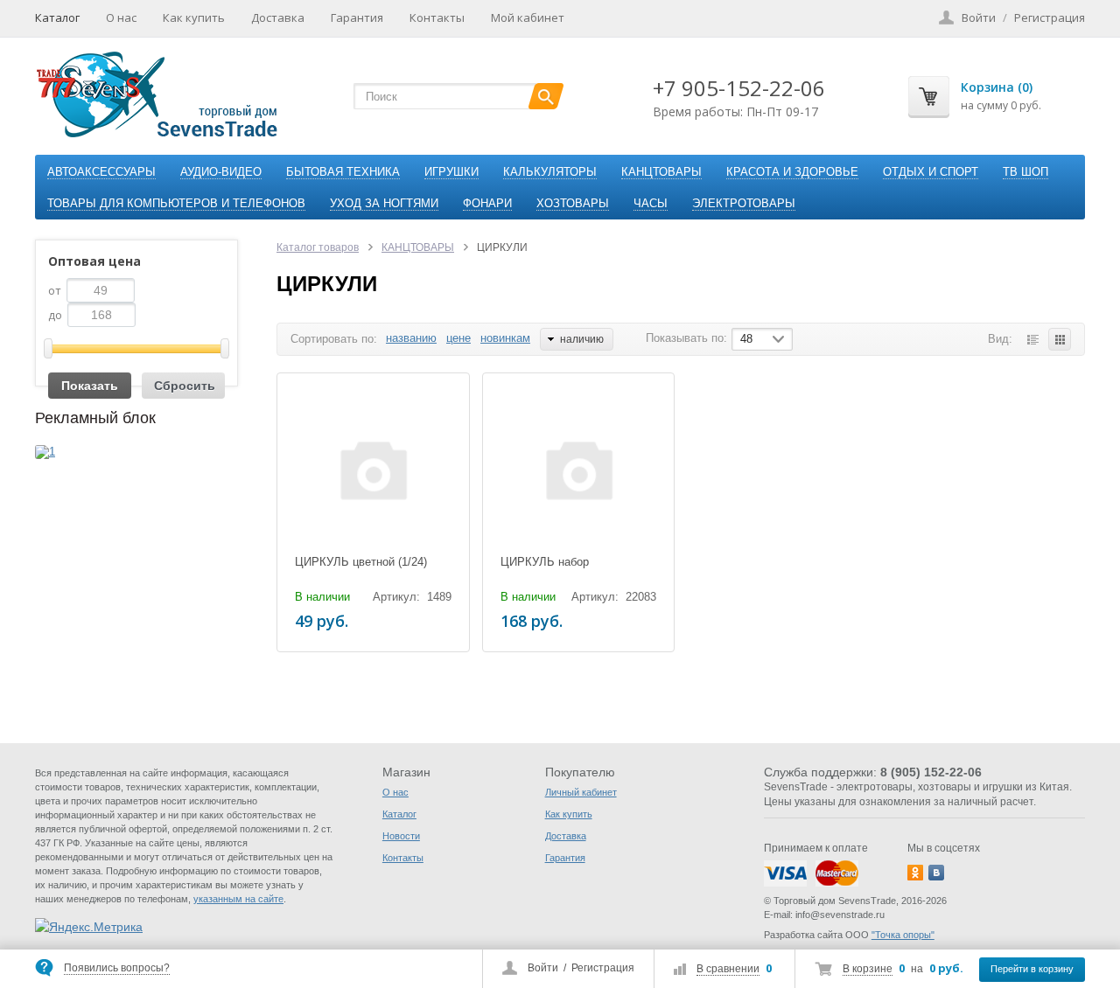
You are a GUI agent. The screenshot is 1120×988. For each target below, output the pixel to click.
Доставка (277, 17)
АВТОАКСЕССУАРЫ (101, 171)
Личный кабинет (581, 792)
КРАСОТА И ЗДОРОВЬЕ (792, 171)
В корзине (867, 969)
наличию (582, 339)
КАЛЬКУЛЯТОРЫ (550, 171)
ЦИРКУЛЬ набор (544, 561)
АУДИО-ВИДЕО (221, 171)
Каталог (57, 17)
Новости (401, 836)
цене (458, 337)
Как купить (194, 17)
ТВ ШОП (1025, 171)
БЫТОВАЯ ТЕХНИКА (343, 171)
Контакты (437, 17)
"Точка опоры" (903, 934)
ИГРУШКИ (451, 171)
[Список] (1032, 339)
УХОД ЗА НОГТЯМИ (384, 203)
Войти (543, 968)
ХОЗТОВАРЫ (572, 203)
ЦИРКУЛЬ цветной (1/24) (361, 561)
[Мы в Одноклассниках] (915, 872)
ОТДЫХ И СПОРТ (930, 171)
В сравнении (728, 969)
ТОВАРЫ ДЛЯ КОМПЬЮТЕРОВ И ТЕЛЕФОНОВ (176, 203)
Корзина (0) (996, 87)
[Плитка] (1059, 339)
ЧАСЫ (651, 203)
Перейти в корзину (1032, 969)
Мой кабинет (527, 17)
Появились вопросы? (117, 968)
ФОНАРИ (487, 203)
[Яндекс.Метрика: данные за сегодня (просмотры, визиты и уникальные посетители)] (89, 927)
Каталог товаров (317, 247)
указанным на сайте (238, 899)
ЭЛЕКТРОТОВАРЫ (743, 203)
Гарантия (357, 17)
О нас (121, 17)
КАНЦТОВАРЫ (661, 171)
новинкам (505, 337)
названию (411, 337)
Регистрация (602, 968)
